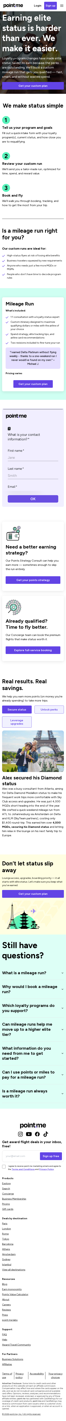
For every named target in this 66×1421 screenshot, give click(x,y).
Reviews (6, 1309)
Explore (6, 1183)
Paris (4, 1223)
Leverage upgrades (16, 722)
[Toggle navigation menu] (61, 6)
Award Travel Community (16, 1344)
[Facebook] (37, 1134)
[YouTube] (29, 1134)
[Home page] (13, 5)
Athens (6, 1249)
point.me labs (10, 1320)
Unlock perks (49, 709)
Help (4, 1339)
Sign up (50, 5)
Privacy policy (20, 1375)
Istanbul (6, 1264)
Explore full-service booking (33, 650)
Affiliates (7, 1364)
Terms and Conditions (23, 1169)
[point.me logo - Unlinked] (33, 1125)
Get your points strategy (33, 580)
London (6, 1228)
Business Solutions (12, 1359)
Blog (4, 1284)
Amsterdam (9, 1254)
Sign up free (51, 1156)
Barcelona (7, 1244)
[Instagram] (20, 1134)
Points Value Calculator (15, 1294)
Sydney (6, 1259)
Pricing (6, 1203)
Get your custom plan (33, 85)
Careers (6, 1304)
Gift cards (7, 1209)
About (5, 1299)
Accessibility (37, 1373)
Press (5, 1314)
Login (37, 5)
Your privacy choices (55, 1375)
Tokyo (5, 1238)
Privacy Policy (46, 1169)
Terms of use (7, 1375)
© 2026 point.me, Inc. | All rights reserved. (21, 1414)
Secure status (17, 709)
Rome (5, 1233)
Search (6, 1188)
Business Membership (14, 1198)
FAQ (4, 1334)
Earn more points (12, 1289)
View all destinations (13, 1269)
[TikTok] (46, 1134)
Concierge (8, 1193)
